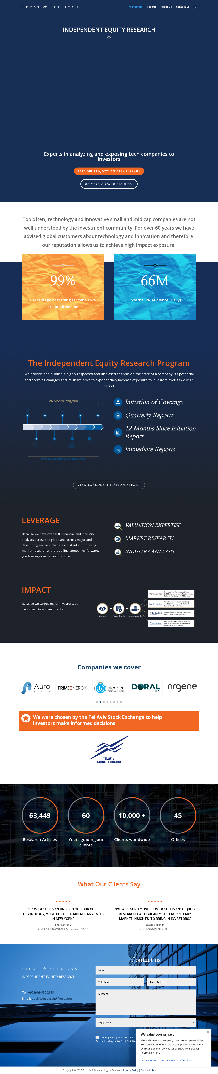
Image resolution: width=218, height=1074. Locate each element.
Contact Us (182, 7)
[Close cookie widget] (208, 1032)
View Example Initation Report (109, 485)
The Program (135, 7)
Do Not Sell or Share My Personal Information (166, 1060)
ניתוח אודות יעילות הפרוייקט (109, 183)
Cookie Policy (148, 1070)
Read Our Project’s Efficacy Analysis (109, 171)
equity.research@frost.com (52, 998)
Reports (151, 7)
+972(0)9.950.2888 (41, 992)
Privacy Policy (130, 1070)
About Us (166, 7)
